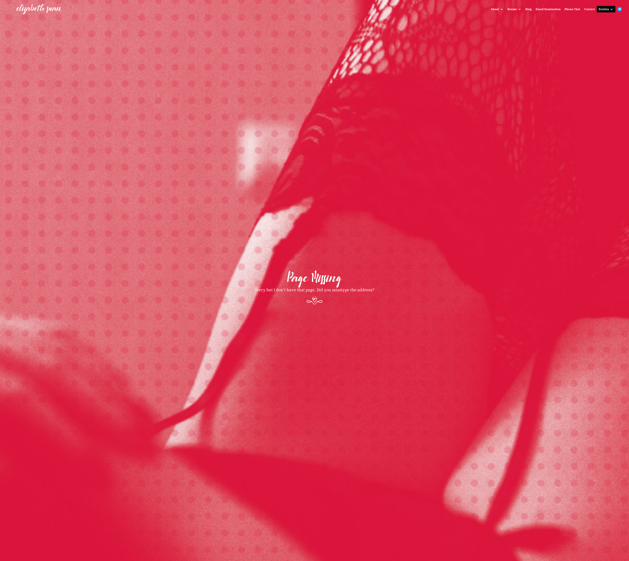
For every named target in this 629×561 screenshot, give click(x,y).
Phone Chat (572, 9)
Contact (589, 9)
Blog (528, 9)
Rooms (512, 9)
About (495, 9)
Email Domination (548, 9)
